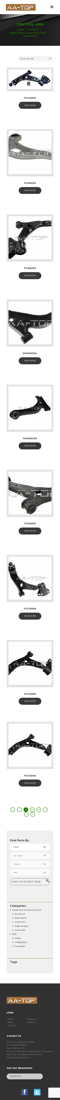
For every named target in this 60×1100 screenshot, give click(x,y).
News (10, 1022)
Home (20, 29)
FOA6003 (30, 183)
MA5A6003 (30, 438)
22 (32, 810)
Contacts (12, 1025)
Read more (30, 105)
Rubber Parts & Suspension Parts (28, 33)
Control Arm (20, 922)
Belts (14, 934)
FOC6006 (30, 608)
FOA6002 (30, 268)
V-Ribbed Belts (20, 942)
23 (39, 810)
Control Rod (19, 930)
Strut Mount (19, 914)
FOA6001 (30, 523)
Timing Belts (19, 946)
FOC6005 (30, 693)
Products (33, 29)
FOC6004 (30, 775)
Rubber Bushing (21, 926)
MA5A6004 (30, 353)
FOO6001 (30, 97)
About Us (32, 1019)
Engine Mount (20, 918)
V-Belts (17, 938)
